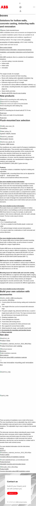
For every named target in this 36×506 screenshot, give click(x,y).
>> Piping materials (6, 332)
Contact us (12, 493)
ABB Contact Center (21, 502)
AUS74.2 (2, 450)
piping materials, (15, 42)
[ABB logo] (4, 7)
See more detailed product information (12, 181)
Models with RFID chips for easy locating (14, 93)
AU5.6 (2, 448)
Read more (3, 108)
